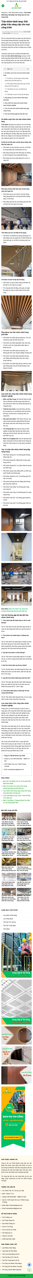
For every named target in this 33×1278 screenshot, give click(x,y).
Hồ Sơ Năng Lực (7, 1217)
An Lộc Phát (7, 33)
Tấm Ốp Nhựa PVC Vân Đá (10, 1257)
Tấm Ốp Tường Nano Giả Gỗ (10, 1260)
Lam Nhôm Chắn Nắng (10, 915)
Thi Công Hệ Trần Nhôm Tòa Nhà (12, 1266)
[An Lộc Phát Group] (16, 6)
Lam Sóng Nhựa (8, 919)
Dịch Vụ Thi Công (7, 1226)
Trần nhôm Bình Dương (15, 12)
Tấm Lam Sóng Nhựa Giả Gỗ (10, 1254)
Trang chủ (4, 12)
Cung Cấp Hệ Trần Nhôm (9, 1251)
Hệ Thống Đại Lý (7, 1233)
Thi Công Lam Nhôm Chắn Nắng (12, 1263)
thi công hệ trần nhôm (7, 746)
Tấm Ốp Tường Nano (9, 925)
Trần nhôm (4, 124)
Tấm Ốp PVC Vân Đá (9, 922)
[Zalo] (29, 1265)
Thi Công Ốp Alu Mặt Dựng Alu (11, 1270)
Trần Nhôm (6, 929)
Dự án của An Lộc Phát (9, 1230)
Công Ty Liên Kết (7, 1236)
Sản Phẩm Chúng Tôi (8, 1223)
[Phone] (29, 1270)
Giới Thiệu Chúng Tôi (8, 1220)
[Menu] (2, 5)
